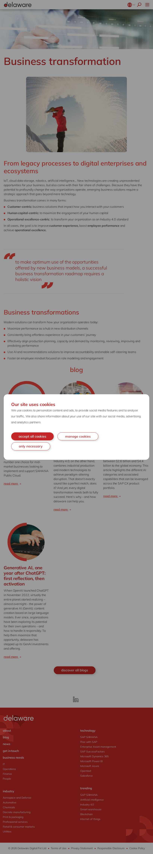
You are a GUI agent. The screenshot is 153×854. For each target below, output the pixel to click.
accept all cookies (32, 436)
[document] (76, 427)
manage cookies (78, 436)
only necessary (31, 446)
